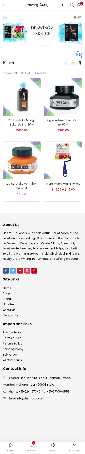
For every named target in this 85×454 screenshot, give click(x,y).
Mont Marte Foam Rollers (63, 184)
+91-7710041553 (58, 391)
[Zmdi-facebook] (6, 271)
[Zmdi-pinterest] (34, 271)
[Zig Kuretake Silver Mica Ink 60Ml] (63, 97)
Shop (6, 293)
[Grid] (65, 63)
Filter (11, 63)
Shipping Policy (13, 349)
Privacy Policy (12, 332)
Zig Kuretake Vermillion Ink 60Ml (22, 186)
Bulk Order (10, 355)
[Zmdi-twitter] (13, 271)
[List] (73, 63)
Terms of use (12, 338)
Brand (7, 299)
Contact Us (11, 315)
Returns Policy (12, 343)
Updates (8, 304)
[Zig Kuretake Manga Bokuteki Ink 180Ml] (22, 97)
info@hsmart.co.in (30, 398)
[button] (79, 5)
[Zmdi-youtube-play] (20, 271)
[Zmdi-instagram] (27, 271)
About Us (9, 310)
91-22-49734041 (31, 391)
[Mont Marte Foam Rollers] (63, 160)
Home (7, 288)
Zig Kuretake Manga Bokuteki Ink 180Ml (22, 122)
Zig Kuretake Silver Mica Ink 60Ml (63, 122)
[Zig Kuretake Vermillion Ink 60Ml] (22, 160)
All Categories (12, 360)
